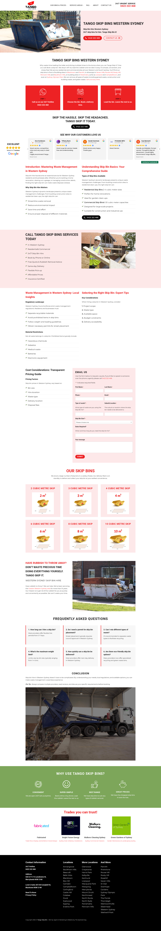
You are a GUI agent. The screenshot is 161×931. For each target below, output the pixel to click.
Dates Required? (80, 427)
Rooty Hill (116, 72)
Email (107, 395)
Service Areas (76, 5)
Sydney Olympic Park (55, 77)
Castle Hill (67, 892)
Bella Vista (67, 875)
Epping (66, 904)
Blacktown (71, 72)
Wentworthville (107, 904)
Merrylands (87, 889)
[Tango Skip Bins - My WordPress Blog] (31, 5)
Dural (65, 898)
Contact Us (106, 5)
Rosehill (104, 878)
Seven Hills (100, 72)
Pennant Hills (45, 75)
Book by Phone (34, 258)
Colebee (66, 895)
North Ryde (87, 901)
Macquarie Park (89, 884)
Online (47, 258)
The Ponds (105, 898)
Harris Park (87, 872)
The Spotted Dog (80, 920)
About (96, 5)
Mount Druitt (88, 892)
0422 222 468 (127, 6)
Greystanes (87, 869)
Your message (80, 440)
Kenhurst (86, 878)
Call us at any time (93, 79)
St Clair (104, 884)
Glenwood (86, 867)
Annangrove (68, 867)
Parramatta (84, 75)
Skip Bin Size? (80, 418)
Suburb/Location (111, 403)
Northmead (87, 895)
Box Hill (66, 881)
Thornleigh (105, 901)
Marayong (86, 887)
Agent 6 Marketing (60, 920)
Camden (67, 884)
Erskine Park (68, 907)
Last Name (109, 387)
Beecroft (67, 872)
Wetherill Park (107, 912)
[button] (28, 149)
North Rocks (87, 898)
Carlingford (68, 889)
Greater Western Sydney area (39, 588)
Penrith (81, 72)
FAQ (87, 5)
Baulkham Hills (59, 75)
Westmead (105, 907)
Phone (77, 395)
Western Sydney (108, 909)
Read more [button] (113, 157)
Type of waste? (80, 403)
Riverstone (105, 869)
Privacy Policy (31, 895)
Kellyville (85, 875)
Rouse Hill (109, 72)
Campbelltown (111, 75)
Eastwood (67, 901)
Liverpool (99, 75)
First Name (79, 387)
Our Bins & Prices (58, 5)
